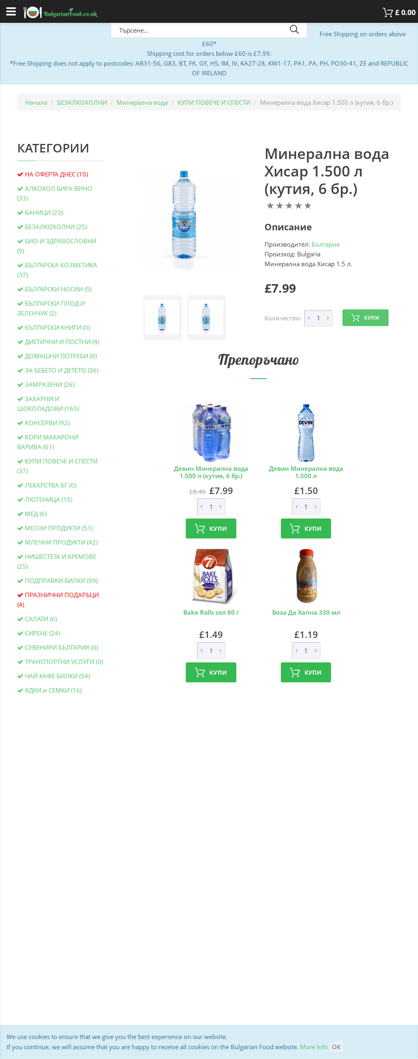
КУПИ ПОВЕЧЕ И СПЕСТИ (214, 102)
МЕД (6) (36, 514)
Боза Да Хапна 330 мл (306, 612)
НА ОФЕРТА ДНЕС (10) (56, 174)
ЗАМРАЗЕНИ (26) (49, 384)
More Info (314, 1047)
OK (336, 1047)
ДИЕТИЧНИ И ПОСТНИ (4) (62, 342)
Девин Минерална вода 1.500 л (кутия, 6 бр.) (211, 472)
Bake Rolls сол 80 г (211, 612)
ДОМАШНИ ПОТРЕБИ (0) (61, 356)
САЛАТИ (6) (41, 619)
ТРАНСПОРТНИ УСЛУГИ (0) (64, 661)
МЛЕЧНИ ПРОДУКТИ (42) (61, 542)
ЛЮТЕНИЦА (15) (48, 499)
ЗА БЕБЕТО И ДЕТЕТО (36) (61, 370)
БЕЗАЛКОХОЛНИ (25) (56, 227)
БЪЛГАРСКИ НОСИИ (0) (58, 289)
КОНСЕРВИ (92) (47, 423)
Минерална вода (142, 102)
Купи (372, 317)
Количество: (283, 318)
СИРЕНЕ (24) (42, 633)
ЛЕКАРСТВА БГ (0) (50, 485)
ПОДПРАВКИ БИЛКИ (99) (61, 580)
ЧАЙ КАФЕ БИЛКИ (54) (57, 676)
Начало (36, 102)
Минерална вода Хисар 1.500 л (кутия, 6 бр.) (327, 171)
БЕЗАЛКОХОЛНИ (82, 102)
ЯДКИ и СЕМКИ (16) (53, 690)
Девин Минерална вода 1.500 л (306, 472)
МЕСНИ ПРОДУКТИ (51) (59, 528)
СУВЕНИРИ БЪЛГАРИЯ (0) (61, 647)
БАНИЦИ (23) (44, 212)
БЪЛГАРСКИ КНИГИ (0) (57, 327)
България (325, 244)
